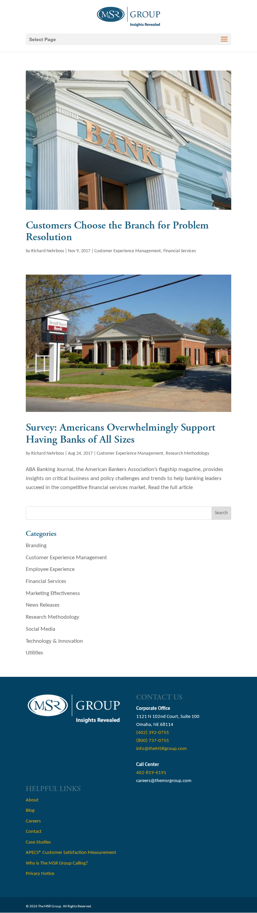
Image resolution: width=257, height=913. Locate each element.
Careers (33, 821)
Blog (30, 810)
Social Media (40, 629)
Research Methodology (187, 453)
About (32, 800)
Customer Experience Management (127, 251)
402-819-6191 (151, 772)
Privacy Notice (40, 873)
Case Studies (38, 842)
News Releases (43, 605)
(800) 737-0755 (152, 740)
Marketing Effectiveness (53, 593)
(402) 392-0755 (152, 732)
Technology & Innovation (54, 641)
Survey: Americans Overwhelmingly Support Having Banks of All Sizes (120, 433)
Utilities (34, 653)
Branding (36, 546)
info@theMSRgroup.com (161, 748)
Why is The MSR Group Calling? (57, 863)
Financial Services (179, 251)
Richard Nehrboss (47, 251)
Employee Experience (50, 569)
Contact (33, 831)
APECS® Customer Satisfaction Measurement (71, 852)
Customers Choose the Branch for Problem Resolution (117, 231)
